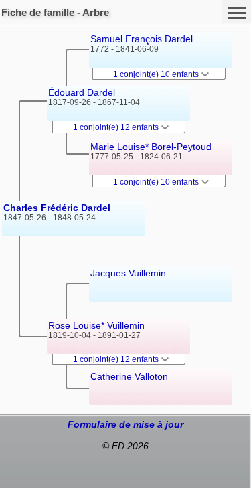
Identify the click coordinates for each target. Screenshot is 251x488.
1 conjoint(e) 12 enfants (117, 127)
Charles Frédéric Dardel (56, 207)
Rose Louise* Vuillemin (96, 325)
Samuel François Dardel (141, 38)
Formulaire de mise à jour (125, 424)
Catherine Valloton (129, 376)
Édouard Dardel (81, 92)
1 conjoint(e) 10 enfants (157, 74)
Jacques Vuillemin (128, 273)
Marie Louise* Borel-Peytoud (151, 146)
